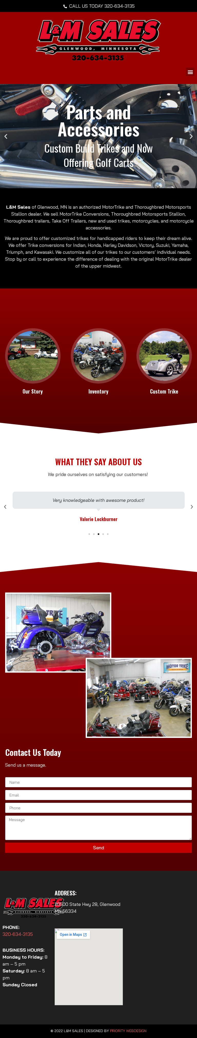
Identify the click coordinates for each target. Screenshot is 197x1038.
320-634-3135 (18, 934)
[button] (190, 72)
